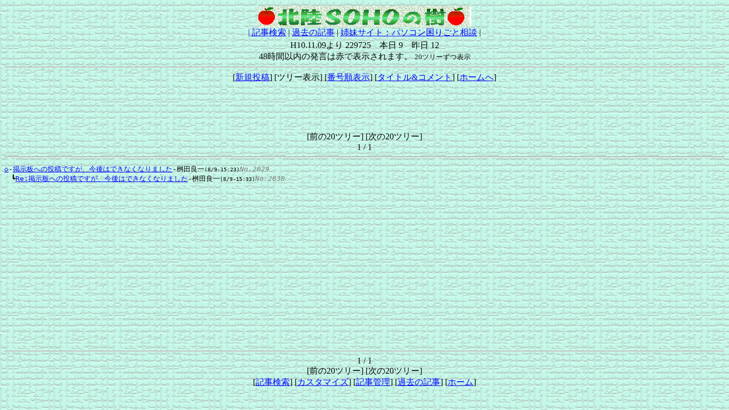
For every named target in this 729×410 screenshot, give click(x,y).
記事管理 (373, 382)
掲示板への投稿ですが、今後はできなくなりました (92, 169)
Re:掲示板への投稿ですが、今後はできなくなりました (101, 179)
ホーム (460, 382)
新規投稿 (252, 77)
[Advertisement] (364, 107)
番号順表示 (348, 77)
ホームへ (476, 77)
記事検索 (269, 32)
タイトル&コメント (414, 77)
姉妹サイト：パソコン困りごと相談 (408, 32)
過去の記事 (313, 32)
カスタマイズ (322, 382)
